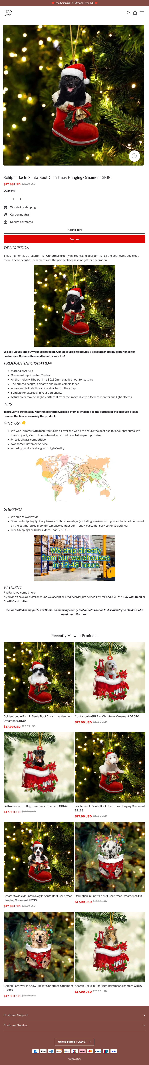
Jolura (78, 1059)
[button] (128, 13)
